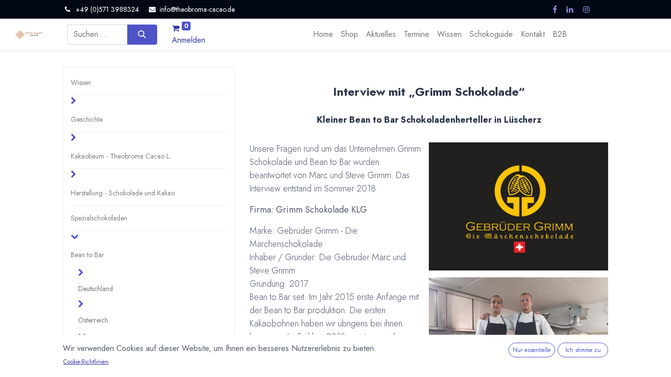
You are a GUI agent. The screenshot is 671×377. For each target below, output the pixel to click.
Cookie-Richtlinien (86, 361)
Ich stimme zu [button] (583, 350)
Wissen (81, 82)
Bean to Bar (87, 255)
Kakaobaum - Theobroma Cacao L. (121, 156)
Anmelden (188, 40)
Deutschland (95, 289)
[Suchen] (142, 34)
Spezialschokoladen (99, 218)
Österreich (93, 320)
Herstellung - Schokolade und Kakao (123, 193)
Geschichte (87, 119)
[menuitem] (323, 34)
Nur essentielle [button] (532, 350)
